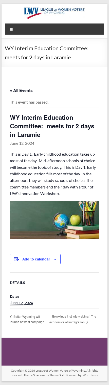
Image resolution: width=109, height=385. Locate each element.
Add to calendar (36, 258)
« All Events (21, 90)
